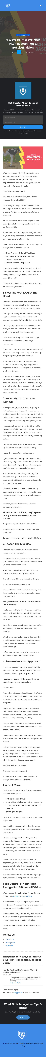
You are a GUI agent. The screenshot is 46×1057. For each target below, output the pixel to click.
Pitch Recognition (23, 35)
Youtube (9, 946)
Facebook (10, 939)
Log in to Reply (15, 983)
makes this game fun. (22, 896)
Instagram (10, 942)
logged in (18, 992)
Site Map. (35, 1043)
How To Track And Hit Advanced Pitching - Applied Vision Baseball (20, 971)
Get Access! (23, 1017)
